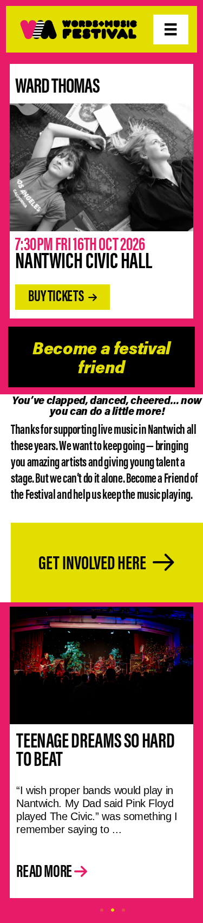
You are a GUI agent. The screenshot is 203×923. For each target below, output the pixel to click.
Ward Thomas (57, 85)
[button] (62, 296)
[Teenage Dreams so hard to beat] (101, 664)
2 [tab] (112, 910)
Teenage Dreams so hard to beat (95, 749)
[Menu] (170, 29)
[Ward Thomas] (101, 166)
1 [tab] (101, 910)
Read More (45, 871)
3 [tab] (123, 910)
